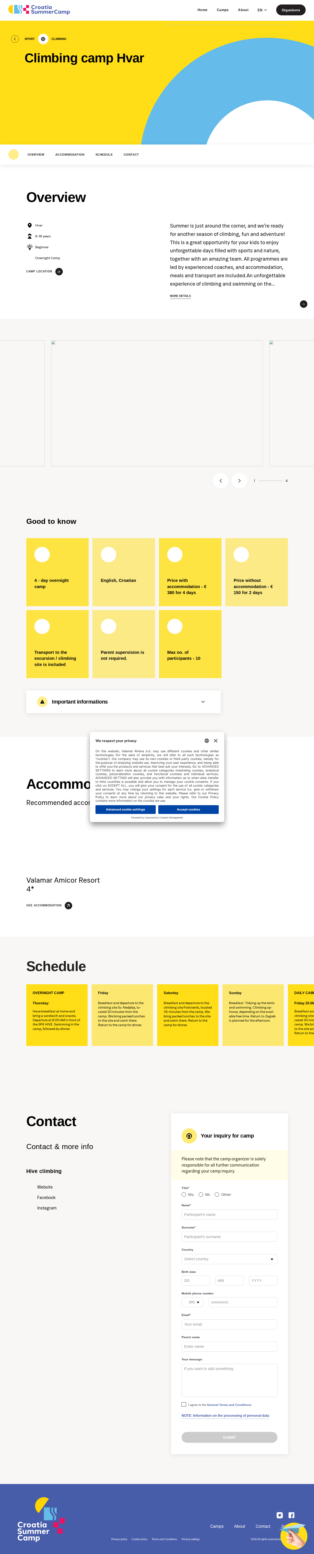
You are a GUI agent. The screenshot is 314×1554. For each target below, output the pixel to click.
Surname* (188, 1227)
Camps (217, 1526)
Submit (229, 1437)
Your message (192, 1359)
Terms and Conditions (164, 1539)
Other (226, 1194)
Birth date (189, 1272)
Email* (186, 1315)
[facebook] (291, 1515)
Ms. (191, 1194)
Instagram (47, 1208)
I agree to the (219, 1404)
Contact (131, 154)
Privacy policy (119, 1539)
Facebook (46, 1197)
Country (187, 1249)
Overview (36, 154)
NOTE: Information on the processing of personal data (225, 1415)
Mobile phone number (198, 1293)
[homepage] (39, 10)
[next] (239, 481)
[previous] (221, 481)
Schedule (104, 154)
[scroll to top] (304, 304)
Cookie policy (139, 1539)
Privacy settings (191, 1539)
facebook (280, 1515)
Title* (185, 1188)
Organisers (291, 10)
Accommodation (70, 154)
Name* (186, 1205)
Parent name (191, 1337)
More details (180, 296)
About (239, 1526)
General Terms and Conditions (229, 1404)
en (260, 10)
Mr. (207, 1194)
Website (45, 1187)
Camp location (39, 271)
